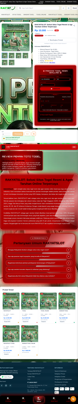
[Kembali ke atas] (74, 394)
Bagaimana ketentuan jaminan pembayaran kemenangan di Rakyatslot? (31, 263)
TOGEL (42, 1)
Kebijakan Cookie (60, 376)
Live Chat (69, 401)
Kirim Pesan (8, 377)
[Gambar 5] (5, 62)
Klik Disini (52, 62)
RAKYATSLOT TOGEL (55, 14)
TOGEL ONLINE (61, 1)
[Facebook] (1, 385)
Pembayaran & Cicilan (61, 382)
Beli (27, 134)
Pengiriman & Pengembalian (63, 379)
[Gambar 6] (12, 62)
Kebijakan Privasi (60, 374)
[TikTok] (10, 385)
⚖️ (68, 8)
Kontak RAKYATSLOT (34, 374)
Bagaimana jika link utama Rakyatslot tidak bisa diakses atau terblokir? (31, 276)
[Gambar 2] (12, 56)
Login (24, 401)
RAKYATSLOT (5, 14)
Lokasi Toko (31, 376)
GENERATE (55, 88)
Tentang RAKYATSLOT (34, 371)
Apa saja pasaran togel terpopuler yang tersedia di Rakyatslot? (29, 256)
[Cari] (20, 8)
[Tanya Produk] (34, 134)
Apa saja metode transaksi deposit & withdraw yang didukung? (29, 269)
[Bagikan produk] (74, 25)
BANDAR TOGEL (50, 1)
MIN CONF (43, 82)
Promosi (8, 401)
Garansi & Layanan (60, 385)
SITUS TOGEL (16, 14)
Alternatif (54, 401)
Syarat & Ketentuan (60, 371)
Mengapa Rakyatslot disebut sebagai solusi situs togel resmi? (28, 250)
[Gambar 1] (5, 56)
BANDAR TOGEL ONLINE (43, 19)
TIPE (57, 76)
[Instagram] (6, 385)
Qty (3, 131)
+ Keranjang (18, 134)
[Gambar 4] (25, 56)
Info (74, 147)
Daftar (39, 401)
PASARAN (43, 76)
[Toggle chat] (73, 399)
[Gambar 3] (19, 56)
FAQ (28, 379)
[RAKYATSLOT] (7, 8)
